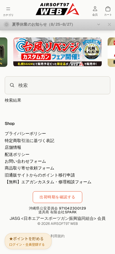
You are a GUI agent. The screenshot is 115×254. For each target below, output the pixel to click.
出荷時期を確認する (57, 197)
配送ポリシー (17, 154)
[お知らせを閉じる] (109, 24)
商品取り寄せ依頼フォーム (29, 168)
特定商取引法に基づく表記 (29, 140)
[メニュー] (8, 9)
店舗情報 (13, 147)
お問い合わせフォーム (25, 161)
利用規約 (57, 236)
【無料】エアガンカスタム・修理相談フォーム (48, 181)
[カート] (107, 8)
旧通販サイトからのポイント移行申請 (40, 174)
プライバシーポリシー (25, 133)
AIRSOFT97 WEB (64, 223)
